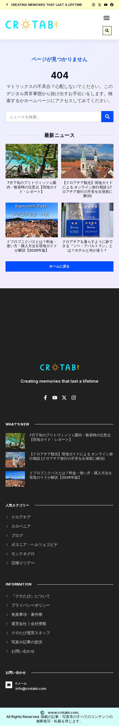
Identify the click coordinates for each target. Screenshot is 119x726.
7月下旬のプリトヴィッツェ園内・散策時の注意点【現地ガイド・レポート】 (32, 186)
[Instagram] (93, 4)
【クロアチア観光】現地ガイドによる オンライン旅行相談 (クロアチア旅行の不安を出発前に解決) (87, 189)
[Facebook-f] (45, 397)
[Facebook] (111, 4)
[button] (107, 18)
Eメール (21, 683)
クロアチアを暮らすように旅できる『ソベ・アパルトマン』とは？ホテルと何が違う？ (87, 245)
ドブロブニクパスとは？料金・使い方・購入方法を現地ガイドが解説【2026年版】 (32, 245)
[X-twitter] (99, 4)
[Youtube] (105, 4)
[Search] (107, 116)
